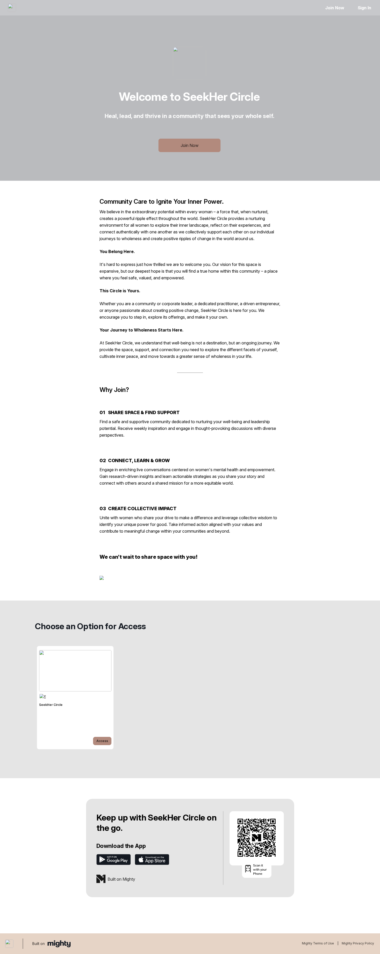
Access (102, 741)
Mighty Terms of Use (318, 943)
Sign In (364, 7)
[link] (75, 697)
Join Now (334, 7)
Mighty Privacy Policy (358, 943)
